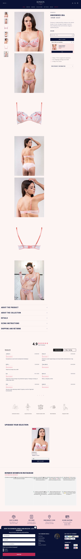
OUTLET (56, 6)
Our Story (40, 536)
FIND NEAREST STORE (49, 520)
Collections (39, 6)
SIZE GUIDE (32, 520)
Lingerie (33, 6)
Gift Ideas (46, 6)
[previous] (1, 443)
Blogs (39, 543)
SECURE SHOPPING (67, 520)
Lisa (62, 51)
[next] (79, 443)
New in (28, 6)
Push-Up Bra (34, 453)
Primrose (53, 12)
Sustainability (41, 538)
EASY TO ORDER (13, 520)
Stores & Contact (42, 545)
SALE (24, 6)
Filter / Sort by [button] (68, 350)
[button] (37, 395)
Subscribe (19, 554)
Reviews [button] (7, 350)
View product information (58, 66)
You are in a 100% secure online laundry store (67, 523)
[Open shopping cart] (77, 3)
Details (4, 318)
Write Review (58, 350)
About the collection (11, 313)
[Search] (75, 3)
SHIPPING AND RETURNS (11, 329)
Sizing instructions (10, 323)
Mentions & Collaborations (41, 540)
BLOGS (51, 6)
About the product (9, 307)
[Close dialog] (35, 527)
